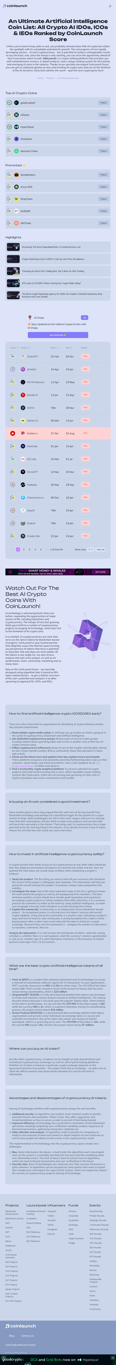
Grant (92, 1295)
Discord (51, 1234)
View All (101, 549)
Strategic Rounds (98, 1220)
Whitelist (94, 1304)
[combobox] (90, 549)
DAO (71, 1229)
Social (8, 1250)
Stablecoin (10, 1245)
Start (53, 347)
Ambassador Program (96, 1280)
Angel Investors (76, 1238)
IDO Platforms (33, 1232)
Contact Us (27, 1335)
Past (85, 356)
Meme (8, 1241)
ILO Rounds (95, 1252)
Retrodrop (94, 1265)
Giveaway (94, 1274)
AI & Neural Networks (10, 1256)
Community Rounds (99, 1224)
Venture (72, 1211)
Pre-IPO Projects (13, 1301)
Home (40, 78)
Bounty (93, 1270)
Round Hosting (33, 1223)
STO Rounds (96, 1243)
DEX (28, 1227)
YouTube (51, 1220)
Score (13, 347)
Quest (92, 1291)
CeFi (7, 1236)
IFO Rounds (95, 1256)
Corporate (73, 1215)
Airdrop (93, 1261)
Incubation (31, 1218)
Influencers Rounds (99, 1229)
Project (103, 103)
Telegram (51, 1211)
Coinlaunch (15, 6)
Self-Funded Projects (11, 1295)
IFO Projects (11, 1284)
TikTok (50, 1224)
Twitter (50, 1215)
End (68, 347)
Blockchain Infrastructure (12, 1212)
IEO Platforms (33, 1241)
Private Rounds (97, 1215)
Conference (95, 1309)
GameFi (9, 1227)
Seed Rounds (96, 1211)
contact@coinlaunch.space (20, 1344)
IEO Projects (11, 1266)
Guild (71, 1234)
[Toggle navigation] (110, 6)
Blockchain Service (14, 1218)
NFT (7, 1232)
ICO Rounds (95, 1238)
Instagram (52, 1229)
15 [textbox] (89, 549)
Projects (50, 78)
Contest (93, 1286)
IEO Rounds (95, 1247)
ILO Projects (11, 1280)
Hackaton (94, 1300)
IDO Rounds (95, 1234)
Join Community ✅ (58, 335)
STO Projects (11, 1271)
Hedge (72, 1243)
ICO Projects (11, 1275)
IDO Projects (11, 1262)
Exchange (73, 1224)
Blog (11, 1335)
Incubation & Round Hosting (35, 1212)
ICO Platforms (33, 1236)
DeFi (7, 1223)
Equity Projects (12, 1289)
